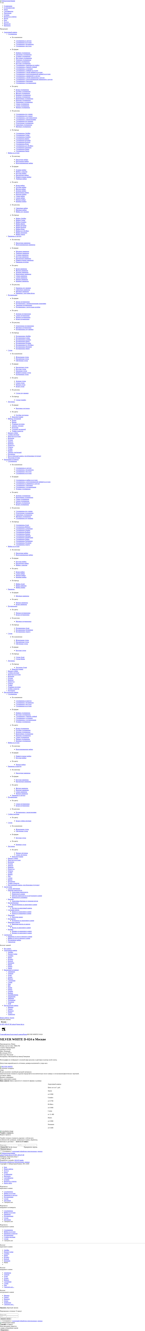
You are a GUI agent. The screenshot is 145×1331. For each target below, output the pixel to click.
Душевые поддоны (18, 424)
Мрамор (10, 1007)
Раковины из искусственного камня (20, 936)
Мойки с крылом (21, 171)
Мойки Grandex (21, 222)
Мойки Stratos (20, 587)
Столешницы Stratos (22, 539)
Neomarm (11, 963)
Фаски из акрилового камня (21, 928)
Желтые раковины (22, 270)
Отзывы (6, 15)
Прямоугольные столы (23, 372)
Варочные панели (14, 922)
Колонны (11, 438)
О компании (8, 6)
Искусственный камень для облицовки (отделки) (24, 456)
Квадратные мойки (22, 175)
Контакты (7, 25)
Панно (10, 880)
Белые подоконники (22, 319)
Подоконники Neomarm (24, 347)
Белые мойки (20, 185)
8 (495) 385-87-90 (6, 1024)
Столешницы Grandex (23, 137)
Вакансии (7, 24)
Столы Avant (20, 657)
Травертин (11, 1014)
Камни (7, 1034)
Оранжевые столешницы (24, 102)
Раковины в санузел (18, 795)
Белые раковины (21, 269)
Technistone (11, 1000)
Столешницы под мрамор (24, 121)
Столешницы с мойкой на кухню (27, 70)
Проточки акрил (17, 917)
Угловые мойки (21, 170)
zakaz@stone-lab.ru (18, 1024)
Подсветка (11, 454)
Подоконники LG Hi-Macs (25, 345)
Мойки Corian (20, 220)
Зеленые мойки (21, 191)
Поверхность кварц (18, 894)
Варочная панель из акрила (21, 924)
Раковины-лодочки (22, 262)
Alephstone (11, 972)
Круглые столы (21, 369)
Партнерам (7, 13)
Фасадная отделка (14, 458)
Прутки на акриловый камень (22, 908)
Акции (12, 1018)
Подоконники (8, 1197)
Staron (10, 968)
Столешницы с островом (24, 69)
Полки (14, 420)
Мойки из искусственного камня (19, 938)
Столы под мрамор (22, 393)
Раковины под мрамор (23, 288)
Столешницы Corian (22, 135)
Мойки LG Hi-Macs (22, 231)
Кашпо (10, 450)
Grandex (10, 956)
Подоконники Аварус (23, 632)
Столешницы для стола (23, 46)
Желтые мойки (21, 189)
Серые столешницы (22, 104)
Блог (5, 20)
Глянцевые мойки (22, 208)
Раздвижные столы (22, 374)
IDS (9, 986)
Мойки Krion (20, 229)
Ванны (14, 422)
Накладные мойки (22, 159)
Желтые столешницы (23, 93)
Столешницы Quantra (23, 530)
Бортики (11, 899)
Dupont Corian (12, 954)
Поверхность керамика (19, 897)
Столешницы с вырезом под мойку (27, 65)
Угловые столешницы (23, 56)
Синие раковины (21, 278)
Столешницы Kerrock (23, 142)
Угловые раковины (22, 255)
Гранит (10, 1009)
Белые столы (20, 386)
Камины (11, 443)
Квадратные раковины (23, 258)
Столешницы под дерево (24, 114)
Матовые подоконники (23, 327)
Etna (9, 984)
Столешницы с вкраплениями (26, 119)
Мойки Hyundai (21, 225)
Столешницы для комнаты (25, 44)
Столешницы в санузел (23, 41)
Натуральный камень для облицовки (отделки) (23, 885)
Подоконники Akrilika (23, 336)
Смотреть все (8, 1202)
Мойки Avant (20, 584)
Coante (10, 982)
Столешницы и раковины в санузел (28, 483)
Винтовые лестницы (23, 408)
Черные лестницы (22, 853)
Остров (10, 440)
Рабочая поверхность (15, 890)
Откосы (10, 447)
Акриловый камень (16, 1034)
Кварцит (11, 1011)
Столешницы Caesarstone (24, 528)
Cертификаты (8, 11)
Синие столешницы (22, 106)
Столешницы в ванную (24, 701)
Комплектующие (17, 417)
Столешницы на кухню (24, 42)
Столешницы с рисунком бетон (26, 118)
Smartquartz (11, 996)
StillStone (11, 998)
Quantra (10, 991)
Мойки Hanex (20, 224)
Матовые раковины (22, 291)
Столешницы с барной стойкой (26, 67)
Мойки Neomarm (21, 232)
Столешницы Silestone (23, 536)
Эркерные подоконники (24, 305)
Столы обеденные (14, 888)
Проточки (11, 915)
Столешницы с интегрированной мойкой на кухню (33, 74)
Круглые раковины (22, 257)
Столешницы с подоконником (26, 83)
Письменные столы (22, 359)
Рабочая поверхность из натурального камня (27, 896)
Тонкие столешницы (23, 61)
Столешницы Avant (22, 525)
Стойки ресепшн (13, 434)
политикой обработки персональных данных (27, 1151)
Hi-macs (10, 959)
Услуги (6, 22)
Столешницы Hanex (22, 138)
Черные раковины (22, 279)
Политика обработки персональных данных (15, 1162)
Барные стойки (13, 433)
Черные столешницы (23, 107)
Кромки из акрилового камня (22, 933)
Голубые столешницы (23, 91)
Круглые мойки (21, 173)
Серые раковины (21, 276)
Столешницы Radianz (23, 532)
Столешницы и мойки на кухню (27, 480)
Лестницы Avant (21, 667)
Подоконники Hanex (23, 341)
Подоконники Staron (23, 348)
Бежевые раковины (22, 281)
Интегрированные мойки (24, 163)
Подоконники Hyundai (23, 343)
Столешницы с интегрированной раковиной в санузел (34, 79)
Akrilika (10, 952)
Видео (6, 18)
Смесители (11, 942)
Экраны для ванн (17, 426)
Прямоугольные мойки (23, 177)
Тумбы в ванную (17, 431)
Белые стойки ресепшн (23, 821)
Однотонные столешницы (24, 123)
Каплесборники (13, 903)
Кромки (10, 929)
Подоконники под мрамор (24, 329)
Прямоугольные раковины (25, 260)
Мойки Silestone (21, 586)
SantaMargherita (13, 995)
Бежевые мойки (21, 201)
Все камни (7, 948)
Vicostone (11, 1002)
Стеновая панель (13, 910)
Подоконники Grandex (23, 339)
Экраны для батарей (15, 452)
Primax (10, 966)
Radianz (10, 993)
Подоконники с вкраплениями (26, 812)
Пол (9, 876)
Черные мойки (21, 200)
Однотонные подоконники (25, 326)
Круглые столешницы (23, 63)
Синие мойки (20, 198)
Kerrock (10, 961)
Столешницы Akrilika (23, 133)
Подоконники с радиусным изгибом (28, 307)
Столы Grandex (21, 400)
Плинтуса (11, 445)
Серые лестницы (21, 855)
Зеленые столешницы (23, 97)
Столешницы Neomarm (23, 147)
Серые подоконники (23, 315)
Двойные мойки (21, 179)
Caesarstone (11, 980)
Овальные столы (21, 371)
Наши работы (4, 1018)
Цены (6, 9)
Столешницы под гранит (24, 116)
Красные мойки (21, 194)
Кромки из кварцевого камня (22, 931)
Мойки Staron (20, 234)
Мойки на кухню (9, 1193)
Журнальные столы (22, 357)
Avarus (10, 977)
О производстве (9, 8)
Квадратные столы (22, 367)
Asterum (10, 973)
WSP (9, 1004)
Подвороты (12, 919)
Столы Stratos (20, 659)
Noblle (10, 988)
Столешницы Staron (22, 151)
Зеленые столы (21, 381)
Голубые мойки (21, 187)
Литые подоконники (23, 302)
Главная (2, 1034)
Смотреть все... (9, 1287)
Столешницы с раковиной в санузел (28, 76)
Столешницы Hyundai (23, 140)
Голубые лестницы (22, 415)
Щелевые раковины (22, 251)
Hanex (10, 957)
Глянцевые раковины (23, 290)
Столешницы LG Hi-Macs (24, 146)
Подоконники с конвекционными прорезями (31, 303)
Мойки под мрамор (22, 212)
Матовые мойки (21, 210)
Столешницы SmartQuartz (24, 537)
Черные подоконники (23, 317)
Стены (10, 878)
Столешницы (8, 1191)
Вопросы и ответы (10, 16)
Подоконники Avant (22, 628)
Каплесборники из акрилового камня (24, 904)
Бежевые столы (21, 844)
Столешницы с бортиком (24, 81)
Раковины (7, 1214)
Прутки (10, 906)
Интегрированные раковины (25, 245)
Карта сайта (8, 1183)
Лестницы (7, 1200)
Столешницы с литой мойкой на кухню (29, 72)
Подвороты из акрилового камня (23, 920)
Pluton (10, 964)
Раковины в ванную (10, 1233)
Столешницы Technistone (24, 541)
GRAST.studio (19, 1160)
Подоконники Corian (23, 338)
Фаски (10, 926)
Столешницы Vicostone (23, 543)
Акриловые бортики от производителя (25, 901)
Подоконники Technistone (24, 630)
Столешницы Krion (22, 144)
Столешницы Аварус (23, 544)
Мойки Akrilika (21, 218)
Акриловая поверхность (20, 892)
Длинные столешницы (23, 60)
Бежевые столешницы (23, 95)
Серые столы (20, 383)
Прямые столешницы (23, 53)
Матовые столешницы (23, 126)
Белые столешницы (22, 90)
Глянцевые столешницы (24, 125)
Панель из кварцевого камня (21, 913)
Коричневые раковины (23, 274)
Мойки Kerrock (21, 227)
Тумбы (10, 449)
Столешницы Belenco (23, 527)
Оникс (10, 1012)
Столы (6, 1199)
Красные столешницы (23, 100)
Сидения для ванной (19, 429)
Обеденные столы (22, 360)
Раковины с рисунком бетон (25, 293)
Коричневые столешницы (24, 98)
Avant (10, 975)
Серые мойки (20, 196)
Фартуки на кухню (14, 436)
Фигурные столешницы (24, 58)
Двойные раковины (22, 253)
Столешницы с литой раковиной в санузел (30, 77)
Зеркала (10, 442)
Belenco (10, 979)
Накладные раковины (23, 243)
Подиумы (15, 427)
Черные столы (20, 385)
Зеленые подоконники (23, 314)
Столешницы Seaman (23, 534)
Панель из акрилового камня (21, 912)
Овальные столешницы (24, 54)
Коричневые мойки (22, 192)
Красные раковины (22, 790)
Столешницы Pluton (22, 149)
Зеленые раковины (22, 272)
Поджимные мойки (14, 940)
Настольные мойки (22, 161)
